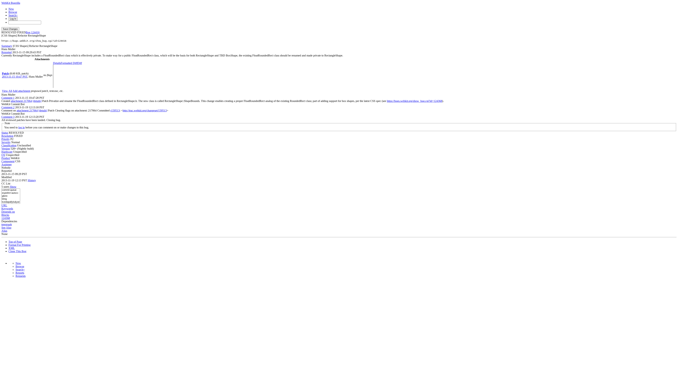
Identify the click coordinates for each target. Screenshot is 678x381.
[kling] (11, 199)
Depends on (8, 211)
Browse (12, 12)
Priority (5, 139)
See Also (6, 227)
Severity (6, 142)
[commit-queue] (11, 190)
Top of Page (15, 241)
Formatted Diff (69, 63)
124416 (35, 32)
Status (4, 132)
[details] (37, 100)
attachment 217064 (21, 100)
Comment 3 (7, 116)
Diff (79, 63)
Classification (8, 145)
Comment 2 (7, 107)
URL (4, 205)
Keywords (7, 208)
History (32, 180)
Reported (6, 52)
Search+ (13, 15)
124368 (5, 218)
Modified (6, 177)
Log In (13, 18)
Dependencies (9, 221)
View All (7, 90)
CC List (5, 183)
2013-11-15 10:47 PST (14, 76)
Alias (4, 230)
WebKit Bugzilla (10, 2)
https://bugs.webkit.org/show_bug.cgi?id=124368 (414, 100)
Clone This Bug (17, 251)
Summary (6, 45)
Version (5, 148)
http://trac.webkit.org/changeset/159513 (145, 110)
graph (8, 224)
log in (21, 127)
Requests (21, 275)
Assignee (6, 164)
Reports (20, 272)
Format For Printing (19, 244)
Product (5, 158)
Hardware (7, 151)
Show (13, 186)
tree (3, 224)
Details (57, 63)
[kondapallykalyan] (11, 202)
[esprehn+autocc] (11, 193)
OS (3, 154)
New (11, 8)
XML (11, 248)
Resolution (7, 135)
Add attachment (21, 90)
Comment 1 (7, 97)
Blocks (5, 214)
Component (7, 161)
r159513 (115, 110)
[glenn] (11, 196)
